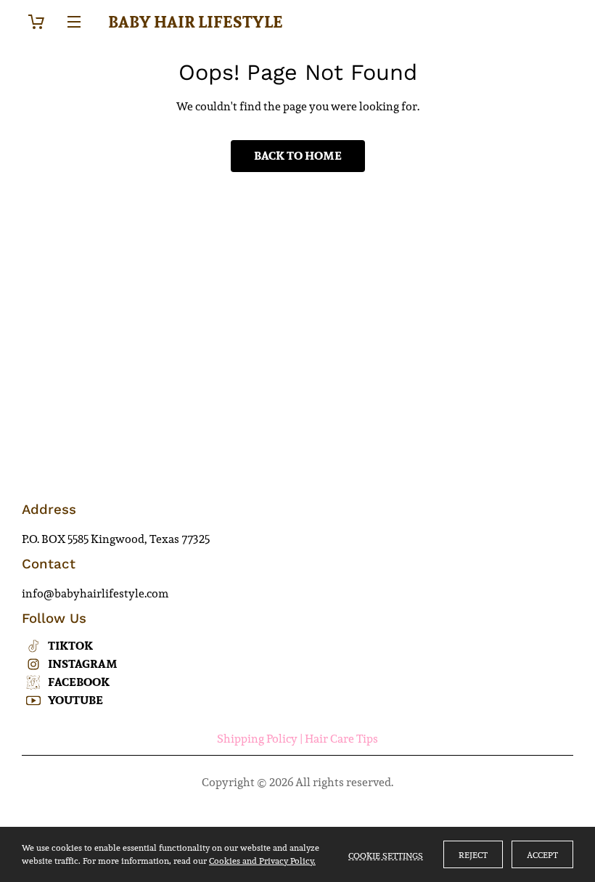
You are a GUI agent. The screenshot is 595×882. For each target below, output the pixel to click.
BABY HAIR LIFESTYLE (195, 22)
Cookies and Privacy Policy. (262, 860)
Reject (473, 855)
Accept (542, 855)
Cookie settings (385, 854)
